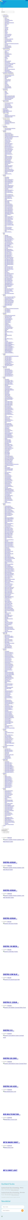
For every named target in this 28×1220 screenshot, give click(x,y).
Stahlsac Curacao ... (9, 782)
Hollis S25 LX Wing (9, 403)
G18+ (6, 339)
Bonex (4, 294)
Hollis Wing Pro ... (8, 493)
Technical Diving (6, 48)
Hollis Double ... (8, 478)
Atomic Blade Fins (8, 198)
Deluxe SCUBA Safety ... (9, 490)
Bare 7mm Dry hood (9, 267)
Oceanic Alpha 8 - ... (9, 709)
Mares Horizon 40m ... (9, 636)
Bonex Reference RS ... (9, 298)
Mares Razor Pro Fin (9, 532)
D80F (6, 334)
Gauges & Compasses (9, 22)
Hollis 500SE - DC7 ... (9, 381)
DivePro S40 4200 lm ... (9, 346)
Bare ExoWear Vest (9, 280)
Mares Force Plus (8, 589)
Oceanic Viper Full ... (9, 690)
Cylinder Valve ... (8, 141)
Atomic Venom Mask (9, 219)
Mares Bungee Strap (9, 608)
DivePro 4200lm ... (8, 343)
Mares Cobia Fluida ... (9, 561)
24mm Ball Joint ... (8, 317)
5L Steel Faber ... (8, 360)
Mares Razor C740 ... (9, 533)
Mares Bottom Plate (9, 507)
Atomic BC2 (7, 202)
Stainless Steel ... (8, 145)
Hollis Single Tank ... (9, 430)
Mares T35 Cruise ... (9, 519)
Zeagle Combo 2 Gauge (10, 822)
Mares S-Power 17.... (9, 576)
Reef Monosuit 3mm (9, 618)
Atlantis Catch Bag (8, 157)
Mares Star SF (7, 565)
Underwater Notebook (9, 389)
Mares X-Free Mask (9, 622)
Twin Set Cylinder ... (9, 365)
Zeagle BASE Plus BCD (9, 805)
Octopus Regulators (9, 20)
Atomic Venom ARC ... (9, 216)
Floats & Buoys (8, 79)
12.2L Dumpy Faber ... (9, 361)
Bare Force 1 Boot (8, 289)
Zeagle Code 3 (8, 804)
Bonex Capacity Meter (9, 300)
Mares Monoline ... (8, 572)
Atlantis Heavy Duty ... (9, 134)
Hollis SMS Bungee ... (9, 436)
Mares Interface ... (8, 601)
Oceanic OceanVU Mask (9, 727)
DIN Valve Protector (9, 137)
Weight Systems (8, 45)
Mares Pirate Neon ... (9, 583)
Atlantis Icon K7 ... (8, 173)
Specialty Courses (8, 107)
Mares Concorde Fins (9, 531)
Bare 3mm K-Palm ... (9, 275)
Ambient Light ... (8, 325)
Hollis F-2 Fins (8, 421)
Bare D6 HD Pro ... (8, 256)
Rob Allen (5, 746)
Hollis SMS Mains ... (9, 435)
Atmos (6, 686)
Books (6, 37)
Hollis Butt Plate (8, 476)
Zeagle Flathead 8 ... (9, 813)
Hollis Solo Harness (9, 432)
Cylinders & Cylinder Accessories (12, 43)
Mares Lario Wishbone (9, 573)
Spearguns (7, 85)
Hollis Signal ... (8, 483)
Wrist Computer (8, 86)
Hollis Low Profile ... (9, 463)
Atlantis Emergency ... (9, 162)
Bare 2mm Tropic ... (9, 274)
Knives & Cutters (8, 34)
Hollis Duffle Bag (8, 423)
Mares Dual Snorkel (9, 626)
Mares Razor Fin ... (8, 536)
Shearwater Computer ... (9, 769)
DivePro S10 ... (8, 1030)
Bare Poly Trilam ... (8, 252)
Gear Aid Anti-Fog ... (9, 371)
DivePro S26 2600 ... (10, 1058)
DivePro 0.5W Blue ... (9, 342)
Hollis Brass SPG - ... (9, 461)
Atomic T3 (7, 184)
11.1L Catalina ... (8, 311)
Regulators (7, 19)
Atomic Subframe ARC (9, 224)
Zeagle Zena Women (9, 806)
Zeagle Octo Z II (8, 795)
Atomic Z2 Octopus (9, 207)
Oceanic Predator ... (9, 676)
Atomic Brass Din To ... (9, 185)
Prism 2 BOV (7, 453)
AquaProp (5, 126)
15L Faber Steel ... (8, 359)
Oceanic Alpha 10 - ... (9, 705)
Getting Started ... (8, 597)
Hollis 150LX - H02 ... (9, 445)
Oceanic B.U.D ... (8, 658)
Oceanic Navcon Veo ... (9, 657)
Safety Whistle (7, 163)
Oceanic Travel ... (8, 679)
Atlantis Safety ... (8, 160)
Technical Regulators (9, 66)
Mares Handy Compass (9, 610)
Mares (4, 503)
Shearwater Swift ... (8, 765)
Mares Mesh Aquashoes (9, 629)
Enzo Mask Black (8, 675)
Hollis (4, 377)
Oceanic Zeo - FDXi (9, 706)
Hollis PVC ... (7, 427)
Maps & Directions (15, 1190)
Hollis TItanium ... (8, 449)
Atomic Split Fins (8, 196)
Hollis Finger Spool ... (9, 409)
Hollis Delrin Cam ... (9, 388)
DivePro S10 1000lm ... (9, 352)
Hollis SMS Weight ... (9, 495)
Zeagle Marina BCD (9, 803)
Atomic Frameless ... (9, 223)
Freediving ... (7, 598)
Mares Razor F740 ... (9, 528)
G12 (5, 337)
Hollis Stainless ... (8, 407)
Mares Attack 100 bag (9, 518)
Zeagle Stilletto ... (8, 797)
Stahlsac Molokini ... (9, 780)
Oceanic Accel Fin (8, 701)
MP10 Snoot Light (8, 335)
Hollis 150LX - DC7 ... (9, 380)
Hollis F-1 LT (7, 417)
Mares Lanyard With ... (9, 510)
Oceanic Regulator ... (9, 725)
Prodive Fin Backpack (9, 745)
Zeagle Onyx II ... (8, 791)
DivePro (4, 313)
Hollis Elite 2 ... (8, 429)
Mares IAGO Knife (8, 592)
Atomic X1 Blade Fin (9, 194)
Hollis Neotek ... (8, 386)
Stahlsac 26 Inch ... (8, 779)
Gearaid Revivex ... (8, 373)
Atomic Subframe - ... (9, 217)
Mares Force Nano (8, 590)
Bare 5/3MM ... (7, 245)
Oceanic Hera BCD (8, 684)
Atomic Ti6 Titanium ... (9, 229)
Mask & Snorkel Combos (10, 96)
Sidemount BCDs (8, 54)
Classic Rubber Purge (9, 732)
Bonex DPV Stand (8, 304)
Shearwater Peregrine (9, 770)
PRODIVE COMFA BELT (9, 743)
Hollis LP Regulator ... (9, 397)
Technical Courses (8, 106)
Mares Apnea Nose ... (9, 523)
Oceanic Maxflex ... (8, 696)
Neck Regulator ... (8, 645)
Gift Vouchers (6, 109)
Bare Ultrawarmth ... (9, 278)
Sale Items (5, 108)
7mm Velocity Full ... (9, 242)
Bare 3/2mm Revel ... (9, 239)
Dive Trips (7, 23)
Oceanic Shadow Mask (9, 674)
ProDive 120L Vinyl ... (9, 734)
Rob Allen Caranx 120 (9, 754)
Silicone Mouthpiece (9, 149)
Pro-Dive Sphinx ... (8, 740)
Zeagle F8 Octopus (9, 794)
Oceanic (4, 648)
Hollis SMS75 (7, 467)
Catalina (4, 306)
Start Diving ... (7, 680)
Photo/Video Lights (8, 116)
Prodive (4, 729)
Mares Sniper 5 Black (9, 542)
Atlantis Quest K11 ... (9, 153)
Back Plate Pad (8, 496)
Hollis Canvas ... (8, 502)
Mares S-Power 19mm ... (9, 569)
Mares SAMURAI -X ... (9, 566)
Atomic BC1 (7, 201)
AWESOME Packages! (7, 111)
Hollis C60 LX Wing (9, 402)
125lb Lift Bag (7, 395)
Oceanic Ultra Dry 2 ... (9, 715)
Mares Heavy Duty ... (9, 639)
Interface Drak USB (8, 603)
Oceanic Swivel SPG (9, 722)
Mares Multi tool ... (8, 604)
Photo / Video (6, 112)
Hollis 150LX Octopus (9, 457)
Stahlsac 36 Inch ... (8, 777)
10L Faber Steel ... (8, 357)
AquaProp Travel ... (8, 299)
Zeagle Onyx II (8, 815)
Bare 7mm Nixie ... (8, 244)
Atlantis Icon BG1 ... (8, 156)
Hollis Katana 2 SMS (9, 468)
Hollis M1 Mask (8, 439)
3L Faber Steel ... (8, 363)
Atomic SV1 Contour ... (9, 190)
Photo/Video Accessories (10, 115)
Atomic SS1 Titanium (9, 212)
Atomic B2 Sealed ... (9, 187)
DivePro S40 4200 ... (10, 1086)
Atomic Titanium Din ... (9, 179)
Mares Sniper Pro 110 (9, 553)
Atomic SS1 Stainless (9, 209)
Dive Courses (6, 100)
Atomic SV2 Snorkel (9, 192)
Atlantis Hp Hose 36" (9, 171)
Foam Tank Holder (8, 138)
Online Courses (8, 105)
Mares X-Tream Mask (9, 564)
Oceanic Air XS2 (8, 668)
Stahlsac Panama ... (8, 786)
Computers (7, 21)
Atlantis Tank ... (8, 140)
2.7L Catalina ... (8, 310)
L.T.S (6, 471)
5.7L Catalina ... (8, 309)
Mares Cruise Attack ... (9, 517)
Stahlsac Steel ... (8, 776)
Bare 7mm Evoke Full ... (9, 238)
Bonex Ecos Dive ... (9, 303)
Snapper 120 (7, 755)
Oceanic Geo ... (8, 662)
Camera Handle (8, 320)
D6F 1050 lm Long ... (9, 338)
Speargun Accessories (9, 74)
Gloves (6, 31)
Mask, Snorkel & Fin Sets (10, 95)
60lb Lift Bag (7, 390)
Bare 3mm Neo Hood (9, 269)
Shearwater (5, 759)
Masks (6, 24)
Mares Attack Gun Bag (9, 557)
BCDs (6, 17)
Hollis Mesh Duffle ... (9, 424)
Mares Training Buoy (9, 514)
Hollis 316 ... (7, 392)
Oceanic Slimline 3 (8, 669)
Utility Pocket (7, 394)
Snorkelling (5, 88)
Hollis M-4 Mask (8, 442)
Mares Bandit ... (8, 548)
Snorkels (6, 27)
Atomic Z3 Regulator (9, 186)
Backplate (7, 52)
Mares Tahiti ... (7, 578)
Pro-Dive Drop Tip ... (9, 739)
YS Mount (6, 323)
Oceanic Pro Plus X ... (9, 653)
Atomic (4, 174)
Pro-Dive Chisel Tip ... (9, 738)
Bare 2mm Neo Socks (9, 288)
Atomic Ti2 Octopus (9, 206)
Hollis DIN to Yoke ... (9, 382)
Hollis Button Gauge (9, 459)
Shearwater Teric (8, 763)
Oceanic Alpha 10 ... (9, 667)
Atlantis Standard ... (8, 166)
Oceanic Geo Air (8, 659)
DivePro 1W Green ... (9, 349)
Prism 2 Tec (7, 454)
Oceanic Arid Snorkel (9, 716)
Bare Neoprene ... (8, 236)
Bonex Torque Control (9, 301)
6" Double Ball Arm (8, 318)
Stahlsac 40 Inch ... (8, 784)
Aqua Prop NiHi (8, 129)
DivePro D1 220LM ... (9, 348)
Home (4, 825)
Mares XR (5, 632)
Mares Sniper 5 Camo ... (9, 546)
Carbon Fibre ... (8, 321)
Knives (6, 81)
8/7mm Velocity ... (8, 241)
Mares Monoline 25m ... (9, 574)
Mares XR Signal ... (8, 647)
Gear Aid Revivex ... (9, 370)
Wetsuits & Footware (9, 98)
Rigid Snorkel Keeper (9, 146)
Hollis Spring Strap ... (9, 420)
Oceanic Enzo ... (8, 694)
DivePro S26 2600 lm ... (9, 344)
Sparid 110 (7, 753)
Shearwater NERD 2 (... (9, 766)
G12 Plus (6, 329)
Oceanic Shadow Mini (9, 672)
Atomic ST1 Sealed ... (9, 180)
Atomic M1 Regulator (9, 181)
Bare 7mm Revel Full (9, 246)
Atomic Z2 (7, 178)
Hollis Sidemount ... (9, 444)
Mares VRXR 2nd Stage (9, 643)
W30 (6, 336)
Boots (6, 30)
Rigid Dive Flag (8, 159)
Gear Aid (5, 366)
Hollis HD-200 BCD (9, 469)
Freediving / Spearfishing (8, 72)
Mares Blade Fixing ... (9, 530)
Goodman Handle (8, 316)
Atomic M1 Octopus (8, 210)
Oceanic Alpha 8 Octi (9, 665)
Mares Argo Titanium (9, 588)
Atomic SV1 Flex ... (8, 191)
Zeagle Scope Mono (9, 801)
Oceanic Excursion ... (9, 683)
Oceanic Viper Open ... (9, 702)
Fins (5, 26)
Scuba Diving (5, 15)
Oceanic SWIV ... (8, 718)
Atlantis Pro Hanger (9, 165)
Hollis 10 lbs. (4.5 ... (9, 499)
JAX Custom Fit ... (8, 602)
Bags (6, 42)
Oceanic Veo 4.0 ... (8, 654)
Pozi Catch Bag (8, 736)
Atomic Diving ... (8, 214)
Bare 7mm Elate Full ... (9, 243)
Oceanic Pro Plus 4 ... (9, 652)
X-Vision (6, 621)
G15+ (6, 332)
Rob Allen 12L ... (8, 758)
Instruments (7, 56)
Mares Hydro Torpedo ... (10, 508)
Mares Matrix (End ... (9, 615)
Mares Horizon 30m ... (9, 637)
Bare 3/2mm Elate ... (9, 237)
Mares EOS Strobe (8, 631)
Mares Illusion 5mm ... (9, 543)
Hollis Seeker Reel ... (9, 408)
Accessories (7, 36)
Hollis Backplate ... (8, 479)
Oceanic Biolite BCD (9, 687)
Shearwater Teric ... (9, 762)
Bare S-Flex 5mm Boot (9, 293)
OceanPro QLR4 (8, 688)
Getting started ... (8, 286)
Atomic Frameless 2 (9, 222)
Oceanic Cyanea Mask (9, 673)
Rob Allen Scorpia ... (9, 750)
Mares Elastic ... (8, 595)
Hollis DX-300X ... (8, 488)
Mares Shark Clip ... (9, 575)
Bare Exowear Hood (9, 266)
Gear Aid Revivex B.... (9, 374)
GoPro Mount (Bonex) (9, 302)
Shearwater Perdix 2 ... (9, 767)
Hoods (6, 33)
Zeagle (4, 788)
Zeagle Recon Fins (8, 817)
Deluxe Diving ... (8, 681)
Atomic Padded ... (8, 231)
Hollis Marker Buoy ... (9, 486)
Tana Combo (7, 582)
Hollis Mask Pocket (8, 399)
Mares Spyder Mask (9, 567)
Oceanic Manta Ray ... (9, 703)
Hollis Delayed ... (8, 485)
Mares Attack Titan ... (9, 521)
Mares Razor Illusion (9, 529)
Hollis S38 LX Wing (9, 404)
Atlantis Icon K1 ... (8, 152)
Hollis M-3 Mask (8, 440)
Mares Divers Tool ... (9, 605)
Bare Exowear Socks (9, 291)
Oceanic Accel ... (8, 700)
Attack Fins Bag (8, 612)
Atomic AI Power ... (8, 200)
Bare (4, 232)
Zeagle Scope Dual (9, 800)
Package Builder (8, 47)
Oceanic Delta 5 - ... (9, 708)
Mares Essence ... (8, 624)
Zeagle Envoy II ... (8, 793)
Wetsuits (6, 29)
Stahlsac (4, 773)
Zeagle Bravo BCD (8, 809)
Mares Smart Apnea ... (9, 525)
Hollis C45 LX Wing (9, 401)
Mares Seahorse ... (8, 559)
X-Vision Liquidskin (8, 623)
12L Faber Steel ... (8, 358)
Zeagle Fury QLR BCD (9, 810)
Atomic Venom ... (8, 220)
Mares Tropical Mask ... (9, 581)
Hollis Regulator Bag (9, 425)
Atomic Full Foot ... (8, 227)
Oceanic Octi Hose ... (9, 666)
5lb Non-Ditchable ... (9, 500)
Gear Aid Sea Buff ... (9, 372)
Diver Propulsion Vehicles (10, 63)
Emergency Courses (9, 102)
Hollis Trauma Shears (9, 447)
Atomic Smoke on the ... (9, 195)
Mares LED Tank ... (8, 616)
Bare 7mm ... (7, 292)
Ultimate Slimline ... (8, 492)
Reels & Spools (8, 35)
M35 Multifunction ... (9, 350)
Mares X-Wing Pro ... (9, 537)
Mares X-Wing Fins (8, 535)
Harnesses (7, 50)
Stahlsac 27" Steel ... (9, 781)
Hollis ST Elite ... (8, 472)
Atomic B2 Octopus (9, 208)
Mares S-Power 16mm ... (9, 571)
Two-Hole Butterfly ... (9, 327)
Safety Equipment (8, 41)
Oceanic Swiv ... (8, 719)
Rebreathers (7, 70)
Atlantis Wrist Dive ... (9, 143)
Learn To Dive (7, 103)
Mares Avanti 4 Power (9, 539)
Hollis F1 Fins (7, 418)
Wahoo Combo (8, 580)
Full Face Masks (8, 40)
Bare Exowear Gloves (9, 273)
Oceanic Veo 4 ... (8, 660)
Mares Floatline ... (8, 509)
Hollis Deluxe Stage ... (9, 465)
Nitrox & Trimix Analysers (10, 69)
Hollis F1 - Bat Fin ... (9, 416)
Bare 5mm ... (7, 270)
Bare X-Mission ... (8, 251)
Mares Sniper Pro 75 (9, 551)
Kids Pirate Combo (8, 585)
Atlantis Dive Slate (8, 150)
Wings (6, 51)
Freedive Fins (7, 80)
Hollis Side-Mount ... (9, 437)
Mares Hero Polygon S (9, 587)
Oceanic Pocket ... (8, 712)
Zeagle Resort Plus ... (9, 808)
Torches (6, 28)
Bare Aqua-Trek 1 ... (9, 249)
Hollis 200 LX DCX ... (9, 384)
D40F (6, 330)
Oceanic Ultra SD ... (9, 713)
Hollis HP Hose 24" (8, 460)
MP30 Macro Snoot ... (9, 331)
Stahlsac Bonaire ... (8, 783)
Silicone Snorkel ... (8, 144)
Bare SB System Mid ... (9, 250)
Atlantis (4, 130)
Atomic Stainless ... (8, 183)
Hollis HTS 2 (7, 431)
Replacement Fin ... (8, 148)
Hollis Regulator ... (8, 396)
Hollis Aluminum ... (8, 475)
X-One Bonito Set (8, 560)
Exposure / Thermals (9, 38)
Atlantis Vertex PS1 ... (9, 169)
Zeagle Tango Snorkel (9, 824)
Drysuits (6, 44)
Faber (4, 353)
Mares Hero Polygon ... (9, 593)
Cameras (6, 114)
